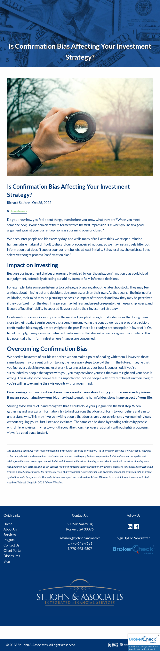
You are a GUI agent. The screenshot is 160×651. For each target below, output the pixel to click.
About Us (10, 529)
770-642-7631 (81, 543)
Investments (19, 211)
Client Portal (12, 550)
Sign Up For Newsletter (133, 538)
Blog (7, 561)
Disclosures (12, 556)
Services (10, 535)
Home (8, 524)
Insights (9, 540)
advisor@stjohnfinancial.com (80, 538)
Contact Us (11, 545)
